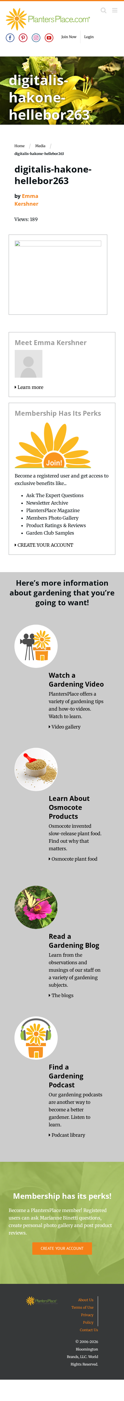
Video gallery (65, 727)
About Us (85, 1300)
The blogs (62, 995)
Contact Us (89, 1330)
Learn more (29, 387)
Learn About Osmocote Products (69, 807)
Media (40, 146)
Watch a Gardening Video (76, 679)
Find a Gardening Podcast (66, 1075)
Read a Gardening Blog (74, 941)
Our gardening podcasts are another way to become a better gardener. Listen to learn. (75, 1109)
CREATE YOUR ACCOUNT (44, 545)
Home (19, 146)
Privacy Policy (87, 1319)
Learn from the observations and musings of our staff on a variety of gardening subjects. (75, 970)
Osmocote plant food (73, 859)
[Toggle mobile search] (103, 10)
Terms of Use (82, 1307)
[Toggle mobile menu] (115, 10)
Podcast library (67, 1135)
